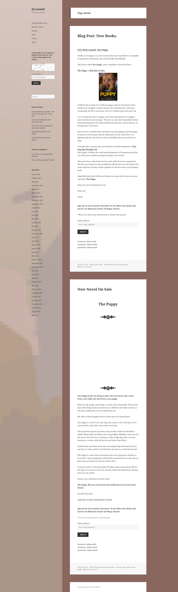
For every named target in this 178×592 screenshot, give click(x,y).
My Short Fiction (37, 27)
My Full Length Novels (39, 23)
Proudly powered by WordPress (89, 587)
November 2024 (37, 185)
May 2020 (35, 256)
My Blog (34, 31)
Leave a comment (85, 267)
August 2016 (36, 312)
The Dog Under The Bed (45, 160)
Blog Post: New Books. (97, 35)
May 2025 (35, 182)
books (111, 265)
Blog (92, 265)
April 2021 (35, 241)
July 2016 (35, 315)
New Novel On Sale (95, 289)
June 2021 (35, 237)
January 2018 (36, 289)
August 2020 (36, 248)
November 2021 (37, 234)
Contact (34, 38)
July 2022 (35, 226)
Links (33, 35)
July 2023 (35, 211)
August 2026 (36, 174)
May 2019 (35, 278)
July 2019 (35, 271)
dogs (116, 265)
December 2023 (37, 197)
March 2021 (36, 245)
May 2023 (35, 219)
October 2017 (36, 297)
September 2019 (37, 267)
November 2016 (37, 304)
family (128, 567)
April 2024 (35, 189)
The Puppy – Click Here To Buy (91, 70)
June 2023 (35, 215)
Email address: (37, 74)
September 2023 (37, 204)
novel (121, 265)
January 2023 (36, 223)
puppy (125, 265)
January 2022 (36, 230)
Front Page (98, 265)
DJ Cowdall (38, 9)
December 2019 (37, 263)
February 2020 (37, 260)
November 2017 (37, 293)
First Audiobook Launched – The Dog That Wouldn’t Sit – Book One (43, 114)
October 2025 (36, 178)
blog (107, 265)
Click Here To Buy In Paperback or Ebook (95, 499)
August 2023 (36, 208)
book (119, 567)
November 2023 (37, 200)
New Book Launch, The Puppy (93, 49)
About (34, 42)
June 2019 (35, 274)
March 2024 (36, 193)
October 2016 (36, 308)
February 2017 (37, 300)
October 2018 (36, 282)
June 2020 (35, 252)
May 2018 (35, 286)
